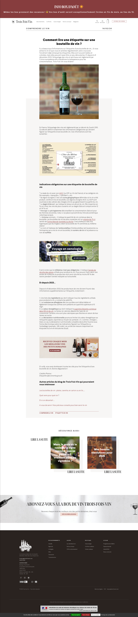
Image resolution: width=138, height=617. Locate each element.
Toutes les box (52, 557)
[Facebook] (20, 577)
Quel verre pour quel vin (48, 395)
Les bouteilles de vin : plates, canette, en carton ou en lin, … (62, 390)
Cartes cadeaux (89, 549)
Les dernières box (71, 543)
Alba (49, 552)
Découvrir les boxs (69, 514)
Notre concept (67, 21)
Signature (50, 546)
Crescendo (51, 554)
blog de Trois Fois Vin (68, 381)
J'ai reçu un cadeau (119, 21)
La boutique (23, 562)
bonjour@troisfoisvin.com (25, 558)
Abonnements (40, 21)
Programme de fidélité (108, 543)
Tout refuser (85, 615)
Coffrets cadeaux (89, 546)
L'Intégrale (50, 549)
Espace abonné (107, 546)
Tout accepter (76, 615)
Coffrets (48, 21)
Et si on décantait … (46, 400)
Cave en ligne (57, 21)
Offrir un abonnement (72, 549)
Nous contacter (107, 552)
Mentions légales (99, 589)
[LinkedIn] (28, 577)
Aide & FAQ (106, 549)
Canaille (50, 543)
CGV (105, 589)
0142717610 (22, 560)
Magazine (76, 21)
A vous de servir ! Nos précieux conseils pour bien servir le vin (63, 405)
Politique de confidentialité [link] (108, 615)
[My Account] (108, 22)
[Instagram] (24, 577)
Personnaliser (96, 615)
